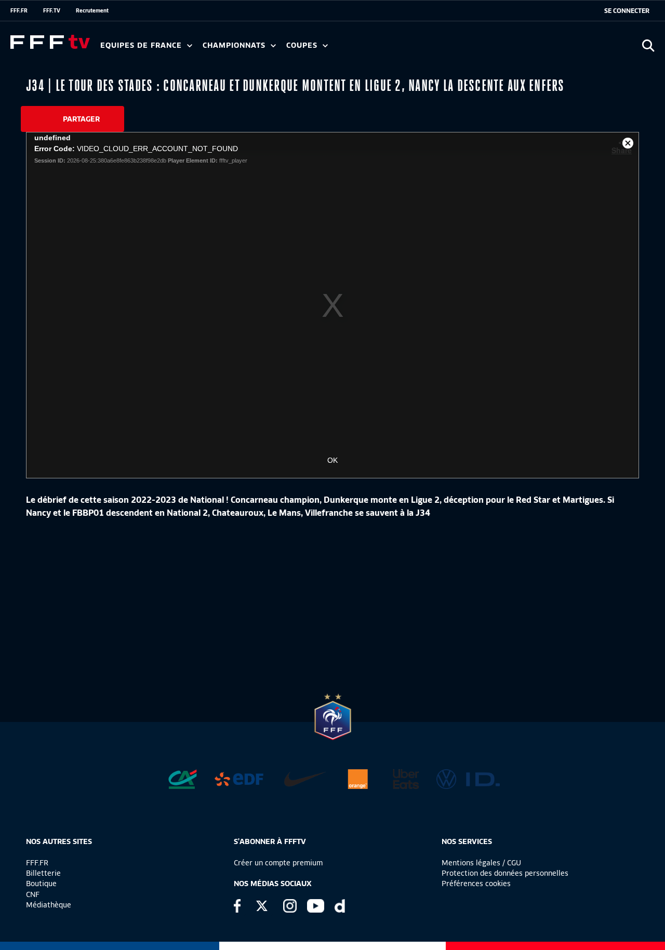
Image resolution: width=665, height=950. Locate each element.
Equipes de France (142, 45)
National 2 (500, 49)
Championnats (235, 45)
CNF (32, 894)
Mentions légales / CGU (481, 863)
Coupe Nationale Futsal (453, 49)
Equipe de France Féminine (200, 49)
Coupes (303, 45)
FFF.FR (19, 10)
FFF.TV (51, 10)
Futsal (329, 49)
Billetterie (43, 873)
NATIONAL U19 (367, 49)
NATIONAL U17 (436, 49)
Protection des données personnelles (505, 873)
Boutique (41, 883)
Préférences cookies (476, 883)
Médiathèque (48, 905)
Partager (81, 119)
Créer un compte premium (278, 863)
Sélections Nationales (486, 49)
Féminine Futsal (390, 49)
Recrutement (92, 10)
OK (332, 460)
